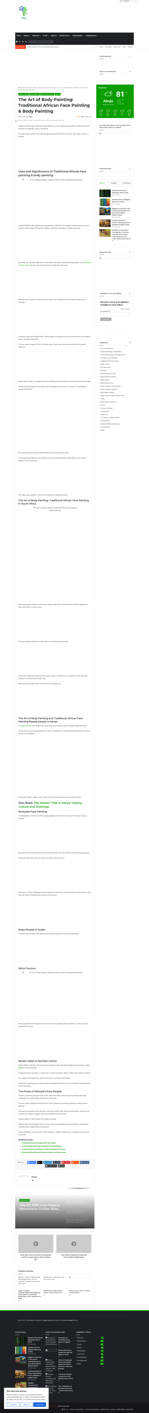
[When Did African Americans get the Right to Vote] (51, 1353)
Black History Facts (40, 87)
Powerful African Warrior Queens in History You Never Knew (44, 1152)
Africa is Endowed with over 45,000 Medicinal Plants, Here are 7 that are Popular (65, 1364)
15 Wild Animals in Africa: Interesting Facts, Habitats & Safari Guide (121, 223)
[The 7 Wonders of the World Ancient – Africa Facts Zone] (51, 1389)
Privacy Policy (79, 1409)
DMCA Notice (105, 1409)
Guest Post (117, 47)
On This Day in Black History (29, 1200)
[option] (54, 1208)
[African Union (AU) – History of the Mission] (80, 1282)
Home (19, 35)
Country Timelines (107, 408)
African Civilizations (107, 348)
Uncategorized (105, 427)
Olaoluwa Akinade (63, 1406)
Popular (113, 183)
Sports (53, 35)
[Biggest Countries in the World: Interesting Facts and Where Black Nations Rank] (105, 211)
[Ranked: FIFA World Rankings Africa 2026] (105, 193)
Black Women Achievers (108, 402)
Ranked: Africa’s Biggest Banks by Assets (34, 1350)
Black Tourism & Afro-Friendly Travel (112, 395)
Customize (13, 1404)
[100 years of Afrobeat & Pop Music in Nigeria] (51, 1342)
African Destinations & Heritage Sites (113, 355)
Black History (29, 87)
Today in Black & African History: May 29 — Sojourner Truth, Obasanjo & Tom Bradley (39, 1208)
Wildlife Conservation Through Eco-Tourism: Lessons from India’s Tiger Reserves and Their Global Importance (121, 234)
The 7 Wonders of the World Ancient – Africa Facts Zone (65, 1388)
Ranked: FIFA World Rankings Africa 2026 (35, 1340)
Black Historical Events (108, 373)
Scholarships (77, 35)
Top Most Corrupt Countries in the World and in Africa (65, 1376)
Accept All (39, 1404)
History (26, 35)
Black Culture (51, 87)
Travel (45, 35)
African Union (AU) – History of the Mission (79, 1292)
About (101, 47)
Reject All (26, 1404)
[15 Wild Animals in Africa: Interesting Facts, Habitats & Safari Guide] (105, 223)
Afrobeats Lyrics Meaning (109, 358)
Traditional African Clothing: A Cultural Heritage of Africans (43, 1149)
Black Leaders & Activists (109, 389)
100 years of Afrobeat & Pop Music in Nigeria (64, 1340)
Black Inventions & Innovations (111, 386)
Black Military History (107, 392)
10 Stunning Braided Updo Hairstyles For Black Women (42, 1146)
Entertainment (91, 35)
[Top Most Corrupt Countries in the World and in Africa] (51, 1378)
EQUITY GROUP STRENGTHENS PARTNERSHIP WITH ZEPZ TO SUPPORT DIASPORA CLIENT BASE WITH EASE (29, 1294)
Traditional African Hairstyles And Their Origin (39, 1143)
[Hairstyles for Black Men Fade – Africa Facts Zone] (55, 1282)
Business (36, 35)
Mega (30, 117)
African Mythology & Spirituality (111, 351)
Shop (124, 47)
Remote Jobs (64, 35)
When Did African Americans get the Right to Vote (65, 1352)
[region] (26, 1398)
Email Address (105, 311)
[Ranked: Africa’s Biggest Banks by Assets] (105, 202)
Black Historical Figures (108, 377)
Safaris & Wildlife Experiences (110, 424)
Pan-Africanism (106, 367)
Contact (130, 47)
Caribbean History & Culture (110, 361)
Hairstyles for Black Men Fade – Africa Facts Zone (53, 1292)
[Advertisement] (95, 16)
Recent (102, 183)
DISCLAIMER (121, 1409)
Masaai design (27, 726)
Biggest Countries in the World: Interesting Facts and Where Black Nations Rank (34, 1361)
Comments (127, 183)
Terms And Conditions (92, 1409)
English (126, 1)
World (57, 94)
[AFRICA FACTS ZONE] (23, 13)
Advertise (108, 47)
